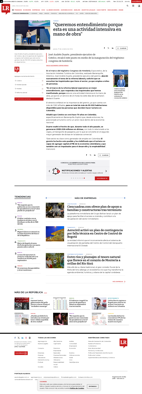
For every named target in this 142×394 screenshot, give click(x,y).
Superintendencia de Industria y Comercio (101, 357)
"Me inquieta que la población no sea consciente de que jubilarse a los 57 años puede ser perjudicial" (28, 208)
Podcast (40, 362)
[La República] (5, 9)
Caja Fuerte (57, 343)
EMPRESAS (36, 10)
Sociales (40, 367)
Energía (71, 298)
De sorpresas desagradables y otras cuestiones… (28, 269)
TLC (77, 13)
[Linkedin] (112, 48)
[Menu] (13, 10)
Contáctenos (92, 346)
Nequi (41, 13)
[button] (48, 171)
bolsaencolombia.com (85, 377)
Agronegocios (42, 341)
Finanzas (54, 13)
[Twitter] (108, 48)
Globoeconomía (74, 355)
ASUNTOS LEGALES (88, 10)
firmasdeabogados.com (68, 377)
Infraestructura (58, 357)
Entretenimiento (113, 298)
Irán (32, 298)
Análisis (19, 266)
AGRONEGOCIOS (66, 10)
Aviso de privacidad (94, 348)
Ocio (70, 360)
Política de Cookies (77, 388)
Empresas (41, 353)
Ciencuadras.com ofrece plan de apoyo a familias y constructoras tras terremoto (94, 208)
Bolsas (19, 216)
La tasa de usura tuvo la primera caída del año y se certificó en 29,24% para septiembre (27, 257)
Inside (71, 357)
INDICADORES (112, 10)
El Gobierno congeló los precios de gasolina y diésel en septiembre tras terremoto (78, 303)
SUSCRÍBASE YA (102, 178)
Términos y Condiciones (95, 350)
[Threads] (30, 338)
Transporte (21, 241)
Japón (81, 13)
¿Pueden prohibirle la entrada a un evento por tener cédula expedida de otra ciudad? (40, 319)
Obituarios (57, 360)
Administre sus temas (24, 99)
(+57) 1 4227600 (19, 346)
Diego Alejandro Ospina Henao (57, 65)
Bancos (47, 13)
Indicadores (41, 357)
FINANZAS (18, 10)
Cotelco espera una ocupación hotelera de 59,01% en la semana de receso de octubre (120, 93)
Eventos (71, 353)
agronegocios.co (36, 377)
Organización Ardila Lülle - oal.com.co (119, 377)
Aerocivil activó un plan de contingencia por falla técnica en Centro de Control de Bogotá (95, 233)
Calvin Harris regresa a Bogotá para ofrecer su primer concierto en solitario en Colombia (117, 303)
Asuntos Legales (43, 343)
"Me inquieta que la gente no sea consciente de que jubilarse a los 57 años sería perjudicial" (78, 319)
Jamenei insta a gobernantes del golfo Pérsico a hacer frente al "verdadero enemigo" (40, 303)
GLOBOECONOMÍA (52, 10)
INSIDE (121, 10)
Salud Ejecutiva (74, 362)
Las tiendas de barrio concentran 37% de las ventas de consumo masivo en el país (116, 319)
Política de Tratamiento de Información (100, 353)
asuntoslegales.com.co (21, 377)
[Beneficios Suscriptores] (133, 6)
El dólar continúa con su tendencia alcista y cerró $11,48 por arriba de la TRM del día (27, 221)
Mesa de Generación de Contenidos (99, 341)
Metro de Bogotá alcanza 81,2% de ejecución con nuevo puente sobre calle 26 (28, 245)
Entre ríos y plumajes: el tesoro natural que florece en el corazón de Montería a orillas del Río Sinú (93, 260)
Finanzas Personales (60, 355)
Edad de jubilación (91, 13)
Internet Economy (43, 360)
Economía (34, 13)
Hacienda (20, 229)
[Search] (127, 6)
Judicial (33, 313)
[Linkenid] (23, 338)
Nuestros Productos (94, 343)
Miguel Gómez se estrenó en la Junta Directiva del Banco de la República (28, 233)
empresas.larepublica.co (51, 377)
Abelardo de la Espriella (66, 13)
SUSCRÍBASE (136, 1)
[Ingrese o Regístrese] (139, 5)
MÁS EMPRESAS (118, 281)
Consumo (111, 313)
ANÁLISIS (77, 10)
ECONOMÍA (27, 10)
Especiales (57, 353)
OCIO (43, 10)
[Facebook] (104, 48)
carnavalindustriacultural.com (23, 379)
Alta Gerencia (58, 341)
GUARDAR (123, 48)
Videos (56, 367)
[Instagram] (26, 338)
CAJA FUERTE (101, 10)
